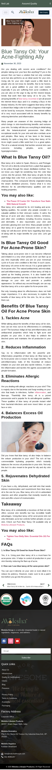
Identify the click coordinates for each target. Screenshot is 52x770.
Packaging (6, 706)
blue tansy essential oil (28, 99)
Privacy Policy (7, 695)
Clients (4, 681)
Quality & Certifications (11, 677)
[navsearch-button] (12, 12)
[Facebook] (4, 641)
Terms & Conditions (9, 698)
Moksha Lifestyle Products (13, 525)
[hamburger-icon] (6, 12)
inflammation (40, 392)
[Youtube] (17, 641)
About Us (5, 670)
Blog (3, 685)
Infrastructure (7, 673)
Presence (5, 688)
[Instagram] (10, 641)
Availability (6, 702)
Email (3, 647)
